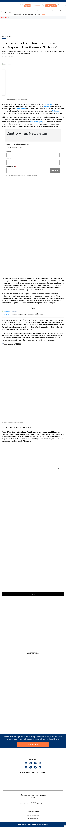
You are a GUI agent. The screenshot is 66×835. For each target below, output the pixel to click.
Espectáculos (60, 11)
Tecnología (17, 14)
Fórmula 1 (21, 469)
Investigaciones (28, 14)
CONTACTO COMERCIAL (33, 815)
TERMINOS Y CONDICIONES (33, 808)
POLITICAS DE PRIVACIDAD (33, 811)
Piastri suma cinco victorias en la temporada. (14, 99)
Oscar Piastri (21, 109)
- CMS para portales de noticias (35, 824)
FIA (39, 469)
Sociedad (31, 11)
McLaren (55, 111)
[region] (33, 30)
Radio (44, 14)
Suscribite (33, 744)
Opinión (37, 14)
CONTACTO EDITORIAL (33, 818)
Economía (24, 11)
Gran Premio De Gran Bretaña (52, 469)
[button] (4, 72)
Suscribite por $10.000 (51, 6)
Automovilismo (10, 469)
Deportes (51, 11)
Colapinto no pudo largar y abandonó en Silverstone (27, 314)
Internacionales (41, 11)
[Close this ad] (65, 826)
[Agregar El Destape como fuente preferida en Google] (33, 60)
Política (16, 11)
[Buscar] (21, 6)
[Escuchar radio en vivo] (37, 5)
